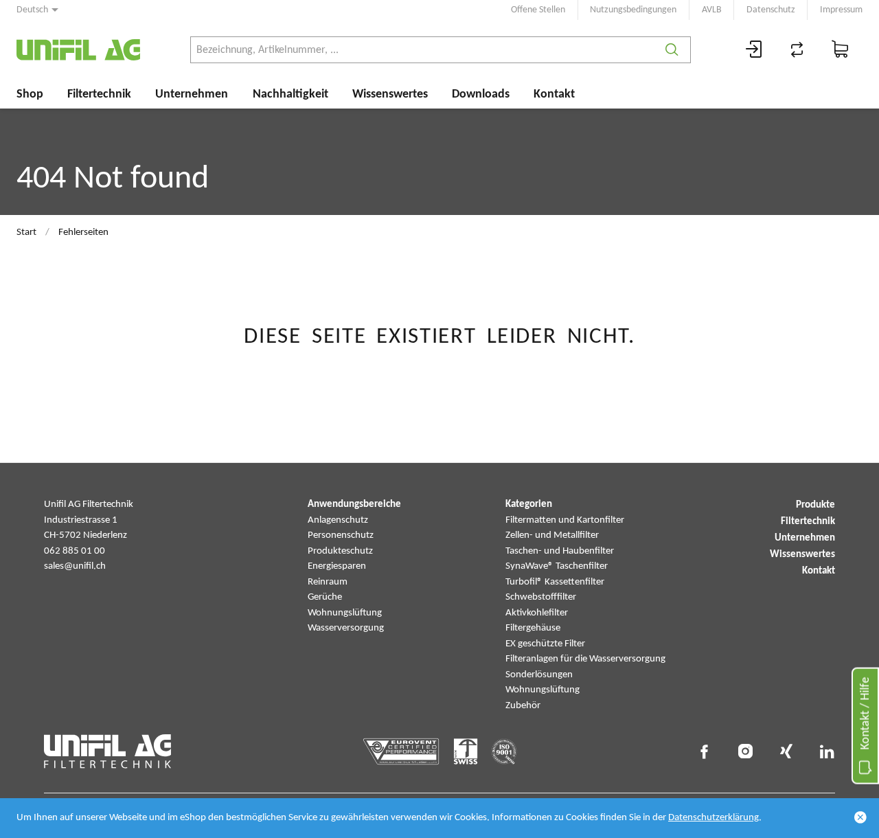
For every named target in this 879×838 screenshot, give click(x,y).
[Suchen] (672, 49)
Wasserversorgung (346, 628)
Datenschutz (770, 10)
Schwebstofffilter (540, 597)
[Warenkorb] (841, 50)
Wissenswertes (390, 94)
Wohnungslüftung (345, 613)
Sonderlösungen (539, 675)
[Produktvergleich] (797, 50)
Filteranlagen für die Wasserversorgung (585, 659)
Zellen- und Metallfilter (552, 535)
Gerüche (325, 597)
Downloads (481, 94)
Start (26, 232)
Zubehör (522, 706)
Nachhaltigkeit (290, 94)
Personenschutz (341, 535)
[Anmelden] (754, 50)
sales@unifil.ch (75, 566)
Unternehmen (191, 94)
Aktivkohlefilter (536, 613)
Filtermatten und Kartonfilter (564, 520)
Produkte (815, 505)
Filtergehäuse (532, 628)
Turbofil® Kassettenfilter (554, 582)
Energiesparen (337, 566)
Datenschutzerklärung (713, 818)
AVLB (712, 10)
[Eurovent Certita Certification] (401, 751)
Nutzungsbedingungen (633, 10)
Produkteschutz (340, 551)
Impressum (841, 10)
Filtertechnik (99, 94)
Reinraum (327, 582)
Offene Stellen (538, 10)
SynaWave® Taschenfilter (556, 566)
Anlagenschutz (338, 520)
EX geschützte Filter (545, 644)
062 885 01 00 (74, 551)
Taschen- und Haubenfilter (559, 551)
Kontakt (554, 94)
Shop (29, 94)
